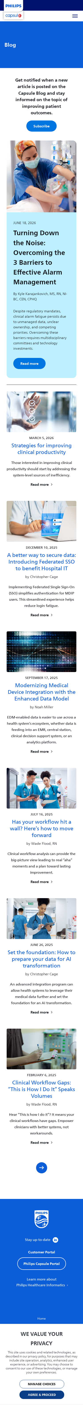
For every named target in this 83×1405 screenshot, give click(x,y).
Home (41, 1318)
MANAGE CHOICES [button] (42, 1384)
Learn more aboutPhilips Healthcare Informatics (41, 1282)
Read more (29, 363)
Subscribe (41, 126)
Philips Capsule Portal (41, 1263)
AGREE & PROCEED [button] (42, 1395)
